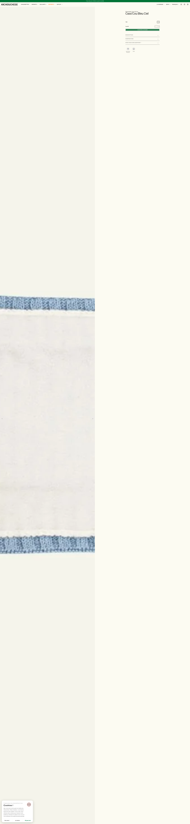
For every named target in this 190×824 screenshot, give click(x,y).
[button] (25, 4)
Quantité (127, 26)
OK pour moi (28, 820)
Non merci (7, 820)
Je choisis (17, 820)
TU (158, 22)
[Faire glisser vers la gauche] (1, 418)
